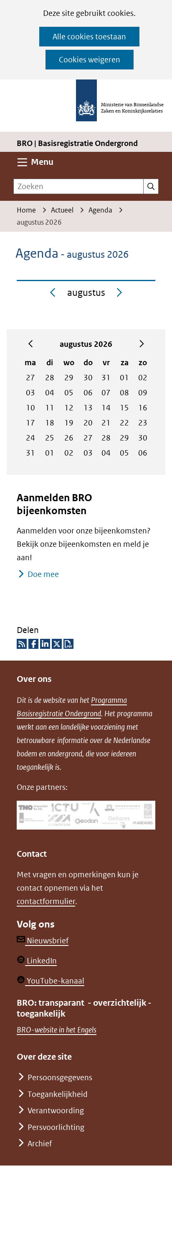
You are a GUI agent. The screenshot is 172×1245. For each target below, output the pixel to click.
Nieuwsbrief (46, 940)
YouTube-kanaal (54, 981)
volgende (141, 344)
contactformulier (46, 901)
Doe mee (43, 574)
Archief (40, 1143)
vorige (30, 344)
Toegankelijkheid (58, 1094)
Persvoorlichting (56, 1127)
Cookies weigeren (89, 59)
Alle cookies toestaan (89, 36)
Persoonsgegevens (60, 1077)
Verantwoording (56, 1110)
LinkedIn (41, 961)
